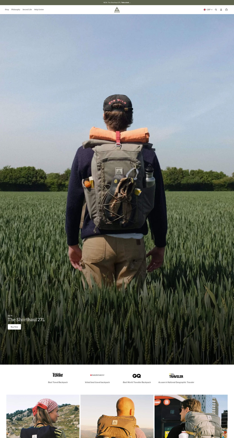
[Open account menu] (221, 9)
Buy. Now (14, 327)
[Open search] (216, 9)
